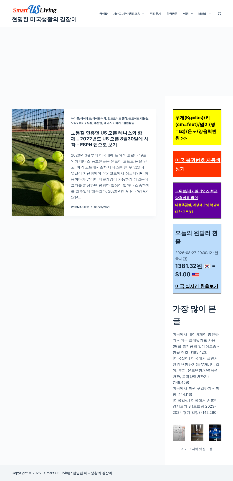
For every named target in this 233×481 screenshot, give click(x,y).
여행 (186, 13)
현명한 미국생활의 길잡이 (44, 19)
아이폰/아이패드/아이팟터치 (88, 118)
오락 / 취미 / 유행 (81, 123)
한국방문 (172, 13)
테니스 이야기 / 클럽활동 (119, 123)
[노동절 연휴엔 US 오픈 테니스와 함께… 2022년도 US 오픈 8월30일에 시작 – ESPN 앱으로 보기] (38, 162)
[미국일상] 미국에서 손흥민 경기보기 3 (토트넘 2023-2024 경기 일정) (195, 406)
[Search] (219, 13)
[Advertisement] (116, 61)
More (202, 13)
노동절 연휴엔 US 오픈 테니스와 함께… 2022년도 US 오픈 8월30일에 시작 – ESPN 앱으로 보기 (110, 138)
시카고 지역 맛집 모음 (126, 13)
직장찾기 (155, 13)
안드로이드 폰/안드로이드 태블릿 (128, 118)
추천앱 (98, 123)
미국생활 (102, 13)
